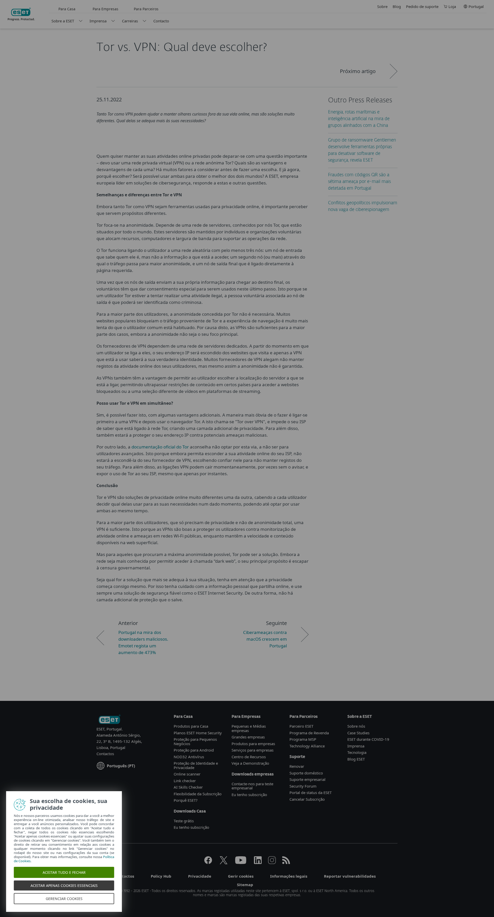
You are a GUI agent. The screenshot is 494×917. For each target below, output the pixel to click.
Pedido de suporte (422, 6)
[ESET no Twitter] (223, 862)
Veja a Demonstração (250, 763)
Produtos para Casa (191, 726)
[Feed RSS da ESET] (286, 862)
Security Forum (302, 786)
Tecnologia (356, 752)
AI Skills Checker (188, 787)
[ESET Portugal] (109, 720)
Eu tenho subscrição (191, 827)
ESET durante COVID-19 (368, 739)
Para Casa (66, 8)
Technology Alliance (307, 745)
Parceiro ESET (301, 726)
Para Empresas (105, 8)
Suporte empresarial (307, 779)
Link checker (185, 780)
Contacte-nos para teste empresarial (252, 786)
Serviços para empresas (253, 750)
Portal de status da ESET (310, 792)
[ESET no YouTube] (241, 862)
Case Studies (358, 732)
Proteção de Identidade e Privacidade (196, 765)
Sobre (382, 6)
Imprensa (98, 20)
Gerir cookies (240, 876)
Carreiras (130, 20)
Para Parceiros (146, 8)
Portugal (476, 6)
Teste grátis (184, 820)
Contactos (105, 753)
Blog (397, 6)
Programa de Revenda (309, 732)
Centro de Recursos (249, 756)
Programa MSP (302, 739)
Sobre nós (356, 726)
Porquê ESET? (186, 800)
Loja (452, 6)
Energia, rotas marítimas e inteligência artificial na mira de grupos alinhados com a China (359, 119)
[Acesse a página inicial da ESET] (21, 14)
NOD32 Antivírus (189, 756)
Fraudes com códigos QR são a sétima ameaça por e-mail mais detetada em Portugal (359, 182)
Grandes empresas (248, 736)
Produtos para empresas (253, 743)
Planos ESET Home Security (198, 732)
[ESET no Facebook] (208, 862)
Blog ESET (356, 759)
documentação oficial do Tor (160, 447)
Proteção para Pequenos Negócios (195, 741)
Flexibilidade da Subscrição (198, 793)
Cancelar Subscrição (307, 799)
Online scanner (187, 774)
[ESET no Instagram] (272, 862)
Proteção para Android (194, 750)
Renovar (296, 766)
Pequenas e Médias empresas (249, 728)
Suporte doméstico (306, 772)
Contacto (161, 20)
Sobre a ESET (62, 20)
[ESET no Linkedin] (258, 862)
